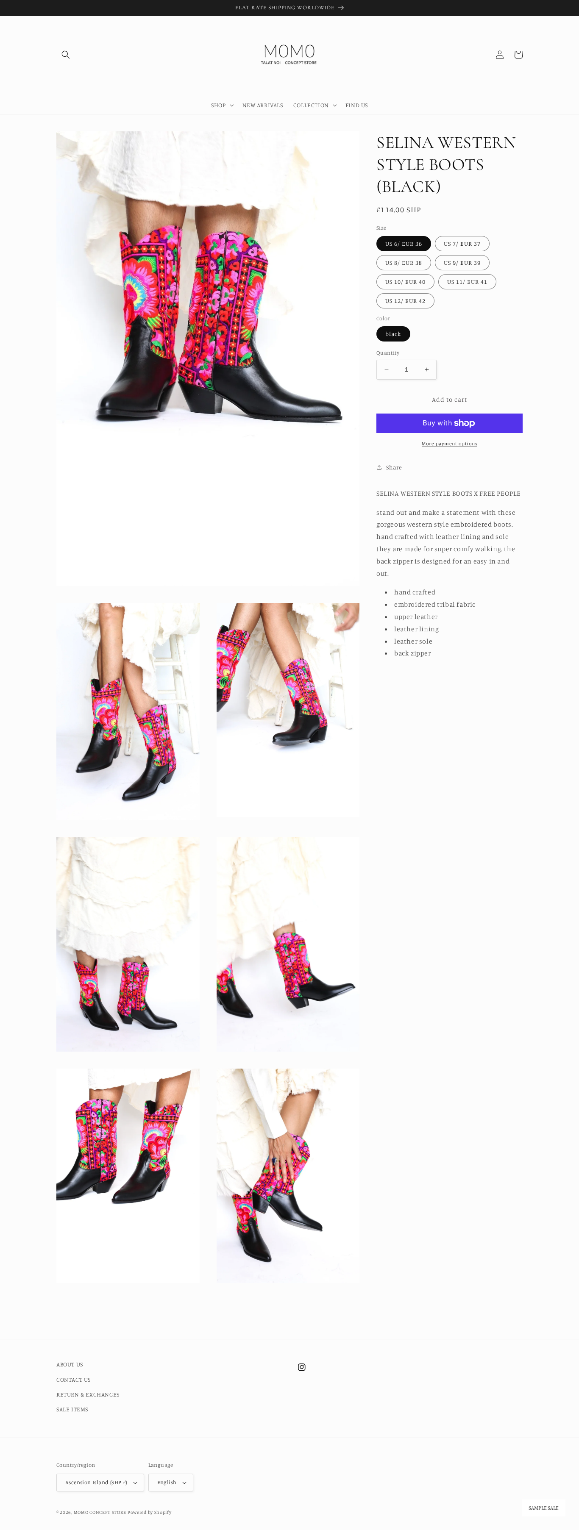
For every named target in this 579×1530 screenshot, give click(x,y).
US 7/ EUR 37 (462, 243)
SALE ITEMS (72, 1409)
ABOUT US (69, 1364)
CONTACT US (73, 1379)
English (167, 1482)
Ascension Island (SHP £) (96, 1482)
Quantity (387, 352)
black (393, 333)
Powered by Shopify (150, 1512)
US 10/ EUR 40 (405, 281)
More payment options (449, 443)
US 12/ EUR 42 (405, 300)
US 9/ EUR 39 (462, 262)
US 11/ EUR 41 (467, 281)
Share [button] (394, 467)
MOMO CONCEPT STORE (100, 1512)
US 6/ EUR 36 (403, 243)
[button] (65, 54)
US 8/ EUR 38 (403, 262)
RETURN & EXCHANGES (88, 1394)
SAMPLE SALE (544, 1508)
